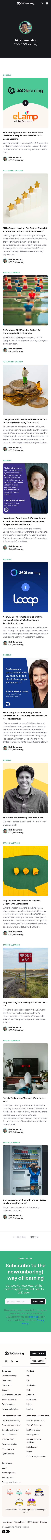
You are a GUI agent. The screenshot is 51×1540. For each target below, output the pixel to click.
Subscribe (38, 1301)
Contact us (38, 1360)
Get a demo (38, 1353)
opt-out (33, 1316)
